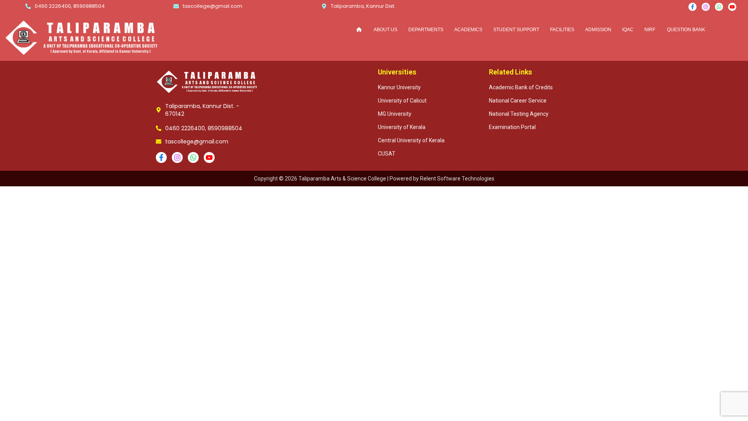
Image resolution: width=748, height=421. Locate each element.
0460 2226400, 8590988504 (70, 6)
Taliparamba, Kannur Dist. (363, 6)
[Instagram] (706, 7)
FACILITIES (562, 29)
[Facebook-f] (692, 7)
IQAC (627, 29)
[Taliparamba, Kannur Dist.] (324, 6)
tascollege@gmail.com (212, 6)
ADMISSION (598, 29)
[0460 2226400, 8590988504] (28, 6)
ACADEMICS (468, 29)
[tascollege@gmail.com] (176, 6)
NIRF (649, 29)
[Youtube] (732, 7)
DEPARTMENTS (425, 29)
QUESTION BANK (686, 29)
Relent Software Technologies (457, 178)
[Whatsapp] (719, 7)
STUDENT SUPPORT (516, 29)
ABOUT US (385, 29)
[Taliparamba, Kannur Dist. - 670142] (158, 110)
